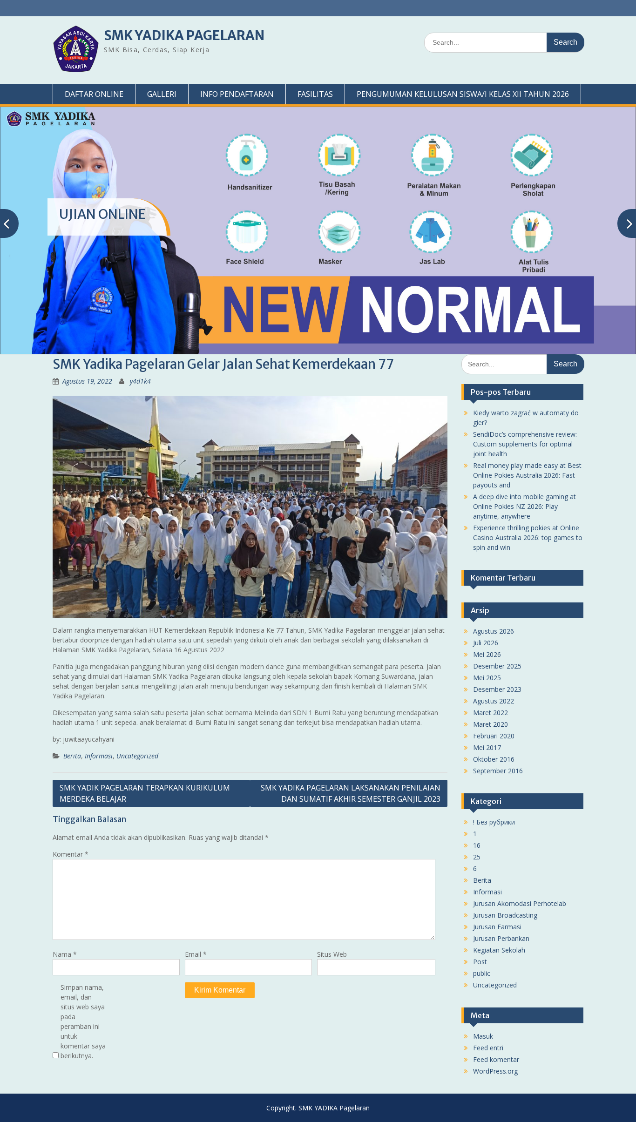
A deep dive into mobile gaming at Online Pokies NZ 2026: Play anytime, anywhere (524, 506)
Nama (65, 954)
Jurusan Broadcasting (505, 915)
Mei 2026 (487, 654)
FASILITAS (315, 94)
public (481, 973)
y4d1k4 (140, 381)
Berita (72, 755)
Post (480, 961)
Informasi (99, 755)
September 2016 (498, 770)
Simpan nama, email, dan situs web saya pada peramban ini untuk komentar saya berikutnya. (83, 1021)
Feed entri (488, 1047)
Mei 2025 (487, 677)
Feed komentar (496, 1059)
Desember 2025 (497, 666)
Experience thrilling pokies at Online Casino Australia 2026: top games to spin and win (527, 537)
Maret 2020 (490, 724)
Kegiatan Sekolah (499, 950)
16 (476, 845)
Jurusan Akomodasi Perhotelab (519, 903)
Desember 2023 (497, 689)
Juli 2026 (485, 642)
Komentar (70, 854)
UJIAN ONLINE (102, 214)
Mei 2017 (487, 747)
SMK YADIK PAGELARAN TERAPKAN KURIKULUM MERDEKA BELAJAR (145, 793)
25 (476, 856)
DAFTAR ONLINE (94, 94)
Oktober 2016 (493, 759)
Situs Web (332, 954)
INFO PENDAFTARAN (237, 94)
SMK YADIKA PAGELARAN (184, 35)
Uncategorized (137, 755)
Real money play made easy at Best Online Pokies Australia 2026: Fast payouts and (527, 475)
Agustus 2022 (493, 700)
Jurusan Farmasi (497, 926)
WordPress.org (495, 1071)
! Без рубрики (494, 822)
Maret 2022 (490, 712)
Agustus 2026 (493, 631)
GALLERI (161, 94)
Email (196, 954)
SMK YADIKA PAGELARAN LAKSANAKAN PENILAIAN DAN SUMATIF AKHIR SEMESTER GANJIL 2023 (350, 793)
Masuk (483, 1036)
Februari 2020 (493, 735)
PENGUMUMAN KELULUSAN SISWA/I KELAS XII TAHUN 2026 (463, 94)
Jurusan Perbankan (501, 938)
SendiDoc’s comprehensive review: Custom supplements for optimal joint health (525, 444)
